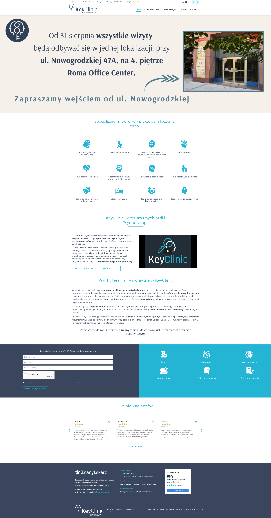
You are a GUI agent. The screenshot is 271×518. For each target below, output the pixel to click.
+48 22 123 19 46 (118, 2)
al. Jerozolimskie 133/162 (82, 2)
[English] (186, 2)
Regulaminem (141, 492)
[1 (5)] (92, 430)
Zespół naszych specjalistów (102, 492)
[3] (178, 430)
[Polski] (184, 2)
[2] (135, 430)
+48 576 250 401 (125, 477)
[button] (130, 446)
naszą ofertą (129, 330)
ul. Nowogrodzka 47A (101, 2)
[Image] (164, 354)
